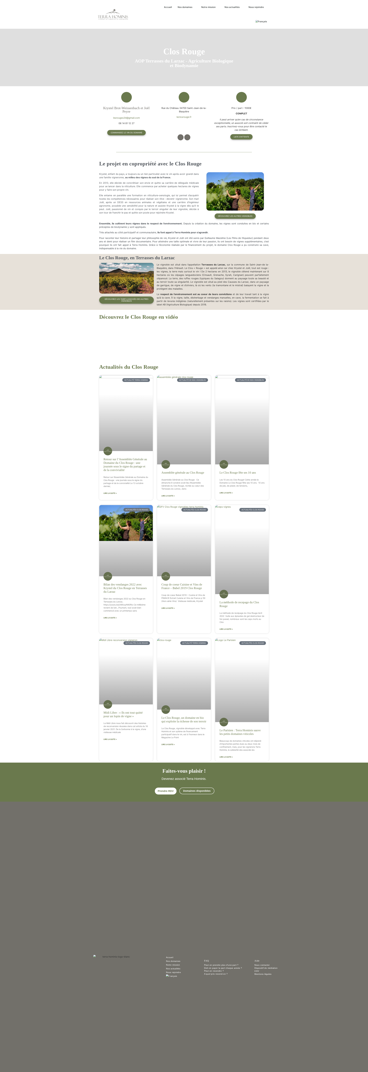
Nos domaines (185, 7)
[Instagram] (187, 137)
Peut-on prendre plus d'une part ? (221, 965)
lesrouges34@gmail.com (126, 117)
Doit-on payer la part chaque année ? (223, 968)
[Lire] (184, 339)
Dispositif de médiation (265, 968)
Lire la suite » (110, 493)
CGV (256, 971)
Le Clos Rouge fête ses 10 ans (238, 472)
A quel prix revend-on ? (216, 974)
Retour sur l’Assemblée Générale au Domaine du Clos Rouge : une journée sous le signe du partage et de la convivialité (125, 464)
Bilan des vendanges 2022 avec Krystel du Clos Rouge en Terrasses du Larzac (125, 588)
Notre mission (208, 7)
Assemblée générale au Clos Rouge (182, 472)
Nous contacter (262, 965)
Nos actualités (232, 7)
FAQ (206, 961)
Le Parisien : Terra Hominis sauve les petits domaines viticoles (240, 732)
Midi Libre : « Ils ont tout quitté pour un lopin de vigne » (123, 714)
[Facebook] (181, 137)
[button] (102, 339)
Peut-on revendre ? (214, 971)
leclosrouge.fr (184, 116)
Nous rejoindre (256, 7)
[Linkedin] (121, 976)
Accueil (168, 7)
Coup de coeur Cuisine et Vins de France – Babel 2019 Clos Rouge (181, 586)
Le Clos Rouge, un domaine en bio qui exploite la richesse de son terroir (183, 719)
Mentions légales (263, 974)
